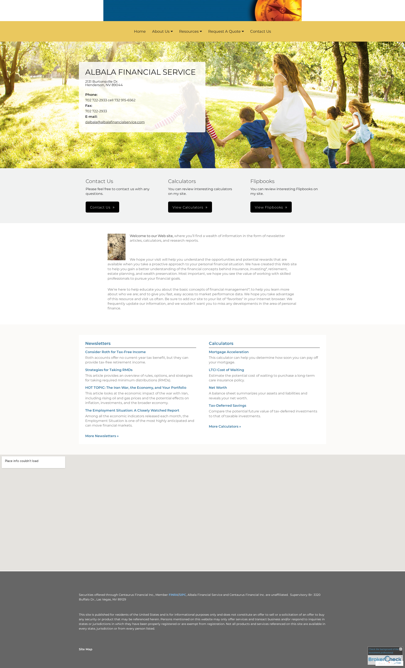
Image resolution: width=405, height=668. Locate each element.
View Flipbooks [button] (269, 207)
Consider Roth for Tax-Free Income (115, 352)
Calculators (221, 343)
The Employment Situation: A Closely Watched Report (132, 410)
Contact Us (260, 31)
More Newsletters (102, 436)
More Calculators (225, 426)
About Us (161, 31)
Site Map (85, 649)
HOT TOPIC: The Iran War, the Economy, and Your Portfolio (135, 388)
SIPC (182, 595)
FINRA (173, 595)
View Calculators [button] (188, 207)
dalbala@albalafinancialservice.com (115, 122)
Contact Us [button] (100, 207)
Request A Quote (224, 31)
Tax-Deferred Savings (227, 406)
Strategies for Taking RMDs (108, 370)
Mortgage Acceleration (229, 352)
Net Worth (218, 388)
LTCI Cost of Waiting (226, 370)
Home (140, 31)
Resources (189, 31)
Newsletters (98, 343)
